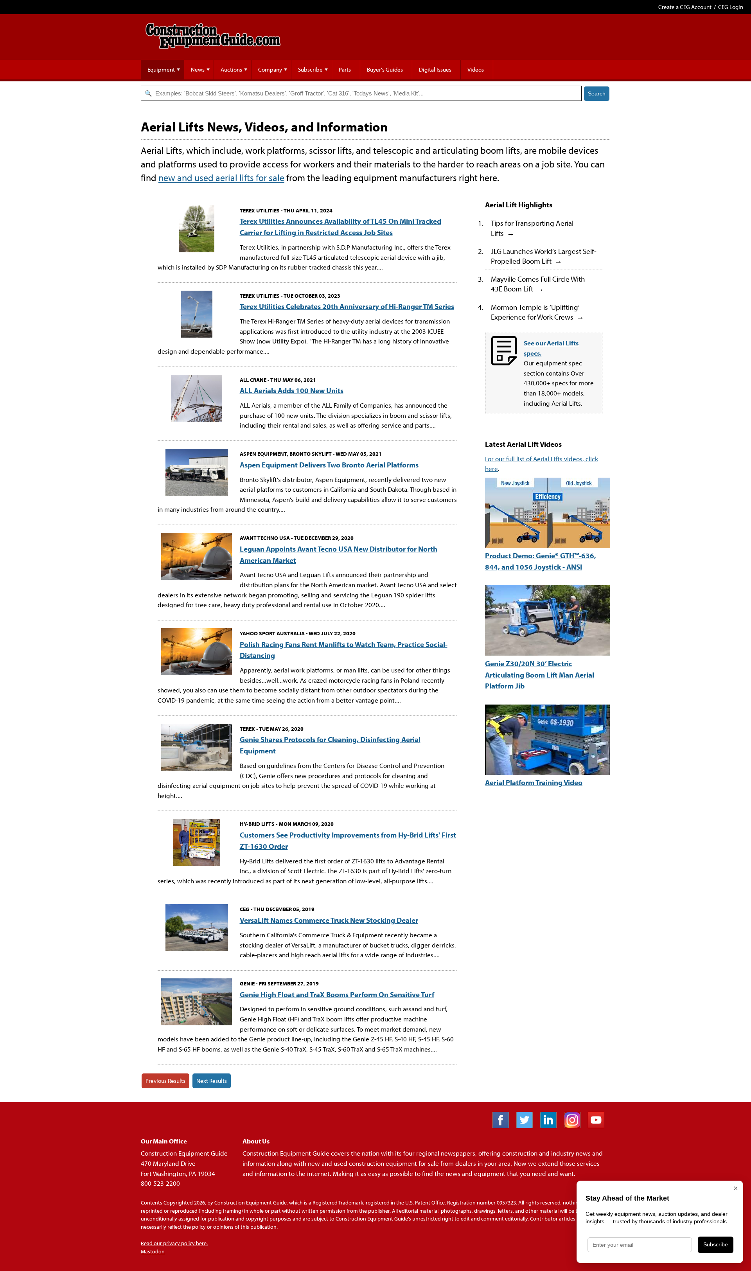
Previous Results (165, 1080)
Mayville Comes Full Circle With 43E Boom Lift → (538, 283)
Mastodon (153, 1251)
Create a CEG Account (684, 7)
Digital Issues (435, 69)
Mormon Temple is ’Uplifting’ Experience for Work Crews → (537, 312)
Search (596, 93)
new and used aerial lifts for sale (221, 177)
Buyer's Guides (385, 69)
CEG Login (730, 7)
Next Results (211, 1080)
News (198, 69)
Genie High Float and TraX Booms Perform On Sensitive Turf (337, 994)
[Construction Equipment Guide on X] (527, 1126)
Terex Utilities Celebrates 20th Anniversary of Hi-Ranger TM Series (347, 306)
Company (270, 69)
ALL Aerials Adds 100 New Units (291, 390)
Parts (345, 69)
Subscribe (310, 69)
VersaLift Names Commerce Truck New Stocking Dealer (329, 920)
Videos (475, 69)
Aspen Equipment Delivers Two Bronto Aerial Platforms (329, 464)
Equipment (161, 69)
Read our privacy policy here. (174, 1243)
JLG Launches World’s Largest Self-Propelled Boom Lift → (543, 256)
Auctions (231, 69)
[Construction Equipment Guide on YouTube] (599, 1126)
